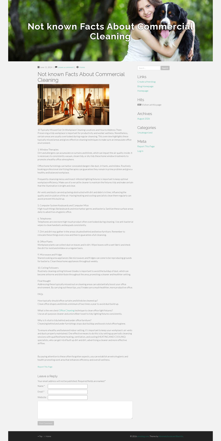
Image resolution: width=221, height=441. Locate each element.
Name (41, 386)
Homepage (142, 90)
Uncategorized (144, 132)
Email (41, 391)
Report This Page (45, 366)
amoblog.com (143, 436)
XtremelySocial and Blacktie (171, 436)
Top (40, 436)
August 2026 (143, 118)
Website (42, 397)
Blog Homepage (145, 86)
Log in (140, 151)
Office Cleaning (66, 310)
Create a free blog (146, 81)
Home (82, 67)
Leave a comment (66, 67)
